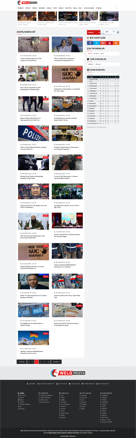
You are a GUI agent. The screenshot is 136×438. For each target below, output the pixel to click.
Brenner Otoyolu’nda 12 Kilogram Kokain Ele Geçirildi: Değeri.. (67, 235)
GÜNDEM (105, 395)
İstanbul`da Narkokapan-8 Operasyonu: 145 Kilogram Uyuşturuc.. (66, 148)
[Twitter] (96, 43)
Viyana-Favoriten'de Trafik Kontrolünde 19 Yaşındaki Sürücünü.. (66, 324)
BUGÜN (90, 53)
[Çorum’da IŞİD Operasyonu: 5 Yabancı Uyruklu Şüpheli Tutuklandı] (67, 162)
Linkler (21, 402)
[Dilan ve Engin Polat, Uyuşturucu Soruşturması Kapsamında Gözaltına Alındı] (67, 44)
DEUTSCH (105, 417)
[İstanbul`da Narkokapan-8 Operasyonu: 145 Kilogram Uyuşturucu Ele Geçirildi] (67, 133)
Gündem (84, 395)
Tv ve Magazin (65, 404)
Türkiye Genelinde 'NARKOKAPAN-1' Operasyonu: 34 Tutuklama (65, 266)
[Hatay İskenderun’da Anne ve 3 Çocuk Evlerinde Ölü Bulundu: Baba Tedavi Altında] (33, 251)
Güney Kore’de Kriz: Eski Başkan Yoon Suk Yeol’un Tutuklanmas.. (33, 206)
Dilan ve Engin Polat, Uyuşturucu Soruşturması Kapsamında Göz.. (64, 59)
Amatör (63, 406)
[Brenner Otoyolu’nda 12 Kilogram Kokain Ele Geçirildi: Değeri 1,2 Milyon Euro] (67, 220)
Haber (63, 398)
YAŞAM (104, 413)
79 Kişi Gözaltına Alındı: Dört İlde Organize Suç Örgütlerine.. (30, 59)
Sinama (63, 417)
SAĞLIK (104, 404)
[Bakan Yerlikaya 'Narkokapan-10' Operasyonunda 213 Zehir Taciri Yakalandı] (33, 104)
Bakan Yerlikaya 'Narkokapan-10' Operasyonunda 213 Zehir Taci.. (30, 119)
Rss (20, 406)
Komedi (83, 402)
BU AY (102, 53)
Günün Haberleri (45, 398)
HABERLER (90, 64)
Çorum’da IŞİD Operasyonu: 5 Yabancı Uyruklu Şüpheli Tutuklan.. (66, 177)
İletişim (22, 409)
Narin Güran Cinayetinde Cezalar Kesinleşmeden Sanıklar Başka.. (30, 88)
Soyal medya (65, 413)
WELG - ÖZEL (106, 420)
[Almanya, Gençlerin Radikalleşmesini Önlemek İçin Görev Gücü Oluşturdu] (33, 338)
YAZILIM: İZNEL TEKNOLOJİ (68, 436)
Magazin (84, 404)
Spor (62, 395)
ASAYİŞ (45, 39)
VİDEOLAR (97, 64)
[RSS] (116, 43)
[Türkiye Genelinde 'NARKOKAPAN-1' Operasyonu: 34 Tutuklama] (67, 251)
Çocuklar (64, 402)
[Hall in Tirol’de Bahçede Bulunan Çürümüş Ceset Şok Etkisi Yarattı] (33, 133)
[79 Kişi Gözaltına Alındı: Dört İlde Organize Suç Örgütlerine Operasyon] (33, 44)
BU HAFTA (96, 53)
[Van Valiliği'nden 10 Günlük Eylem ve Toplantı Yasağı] (33, 310)
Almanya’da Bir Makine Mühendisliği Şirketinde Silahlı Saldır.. (31, 177)
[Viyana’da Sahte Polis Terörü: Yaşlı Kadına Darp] (67, 281)
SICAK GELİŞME (107, 422)
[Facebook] (90, 43)
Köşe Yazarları (44, 402)
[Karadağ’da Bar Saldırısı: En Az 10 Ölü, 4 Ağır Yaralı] (67, 191)
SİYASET (104, 398)
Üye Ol (21, 398)
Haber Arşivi (44, 400)
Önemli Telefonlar (25, 404)
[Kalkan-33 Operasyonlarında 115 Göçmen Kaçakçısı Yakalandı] (33, 281)
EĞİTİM (104, 409)
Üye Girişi (22, 395)
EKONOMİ (105, 402)
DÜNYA (104, 400)
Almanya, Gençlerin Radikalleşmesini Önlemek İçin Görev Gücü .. (31, 352)
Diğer (83, 409)
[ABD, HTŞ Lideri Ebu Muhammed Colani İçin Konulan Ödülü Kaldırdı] (33, 221)
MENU (99, 8)
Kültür (63, 415)
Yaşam (63, 411)
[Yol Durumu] (118, 32)
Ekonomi (84, 398)
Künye (21, 400)
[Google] (103, 43)
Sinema (63, 409)
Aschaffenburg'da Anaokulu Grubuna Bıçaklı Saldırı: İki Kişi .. (65, 119)
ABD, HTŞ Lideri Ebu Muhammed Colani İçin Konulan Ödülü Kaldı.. (32, 237)
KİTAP (104, 411)
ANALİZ (104, 415)
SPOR (103, 406)
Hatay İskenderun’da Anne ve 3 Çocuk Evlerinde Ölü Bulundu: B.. (32, 267)
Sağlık (63, 400)
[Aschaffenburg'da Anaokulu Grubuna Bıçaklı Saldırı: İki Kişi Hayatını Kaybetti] (67, 104)
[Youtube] (109, 43)
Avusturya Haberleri (46, 395)
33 (48, 362)
